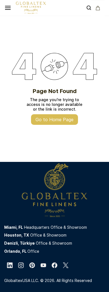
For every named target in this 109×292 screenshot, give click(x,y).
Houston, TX (16, 235)
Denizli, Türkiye (19, 243)
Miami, (11, 227)
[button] (98, 8)
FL (20, 227)
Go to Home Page (54, 119)
